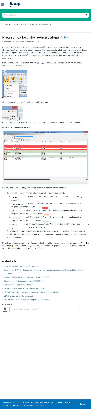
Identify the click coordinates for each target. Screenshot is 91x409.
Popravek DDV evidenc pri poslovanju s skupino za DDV (28, 277)
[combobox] (43, 15)
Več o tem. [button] (40, 405)
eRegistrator (31, 24)
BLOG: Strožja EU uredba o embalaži (20, 296)
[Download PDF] (62, 37)
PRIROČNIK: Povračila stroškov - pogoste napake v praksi (28, 300)
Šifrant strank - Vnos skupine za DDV (20, 285)
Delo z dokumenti (45, 24)
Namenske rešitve (17, 24)
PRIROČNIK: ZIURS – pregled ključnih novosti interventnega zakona (32, 292)
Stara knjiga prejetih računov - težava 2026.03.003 (25, 281)
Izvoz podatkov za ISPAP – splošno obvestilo (23, 266)
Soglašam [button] (83, 404)
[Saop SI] (14, 3)
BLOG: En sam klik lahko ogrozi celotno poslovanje (25, 288)
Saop (6, 24)
